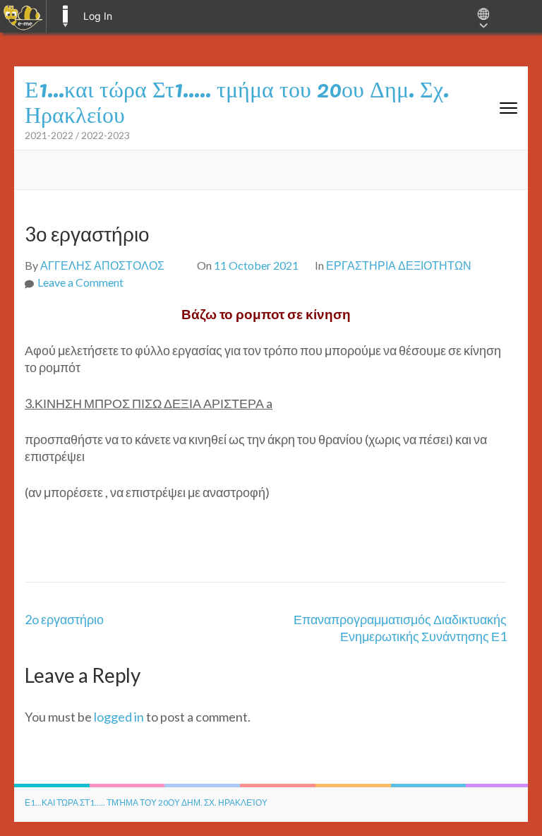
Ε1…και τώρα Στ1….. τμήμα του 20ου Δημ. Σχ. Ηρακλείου (237, 100)
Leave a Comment (80, 282)
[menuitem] (23, 16)
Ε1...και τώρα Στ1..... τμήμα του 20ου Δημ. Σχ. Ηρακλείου (146, 802)
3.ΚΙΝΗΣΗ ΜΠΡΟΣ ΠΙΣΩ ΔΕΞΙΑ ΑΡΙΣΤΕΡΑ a (148, 403)
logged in (119, 716)
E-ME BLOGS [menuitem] (65, 16)
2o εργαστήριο (64, 619)
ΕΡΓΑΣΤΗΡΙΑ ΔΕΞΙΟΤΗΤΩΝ (398, 265)
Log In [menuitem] (97, 16)
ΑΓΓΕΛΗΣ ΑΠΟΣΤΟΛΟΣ (102, 265)
